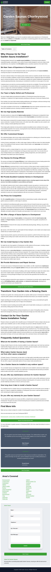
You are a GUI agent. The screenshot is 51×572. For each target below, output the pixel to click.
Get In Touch (25, 554)
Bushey (4, 487)
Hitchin (27, 489)
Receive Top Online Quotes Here (25, 420)
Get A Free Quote (25, 470)
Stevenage (28, 486)
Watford (4, 484)
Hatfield (28, 479)
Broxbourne (29, 487)
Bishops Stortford (30, 495)
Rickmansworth (4, 416)
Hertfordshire (5, 483)
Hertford (28, 484)
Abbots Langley (6, 486)
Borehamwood (5, 494)
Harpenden (5, 497)
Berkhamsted (5, 491)
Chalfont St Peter (20, 416)
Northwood (32, 416)
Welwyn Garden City (31, 481)
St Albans (4, 492)
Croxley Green (12, 416)
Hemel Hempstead (6, 489)
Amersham (27, 416)
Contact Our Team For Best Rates (25, 286)
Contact (47, 2)
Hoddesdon (29, 491)
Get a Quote (24, 24)
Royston (28, 497)
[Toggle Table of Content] (13, 49)
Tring (3, 495)
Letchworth (28, 494)
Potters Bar (5, 499)
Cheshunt (28, 483)
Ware (27, 492)
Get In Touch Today (25, 44)
